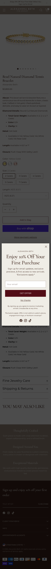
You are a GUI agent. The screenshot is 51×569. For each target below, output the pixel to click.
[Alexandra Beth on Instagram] (25, 321)
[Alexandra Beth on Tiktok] (30, 321)
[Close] (46, 246)
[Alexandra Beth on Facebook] (21, 321)
